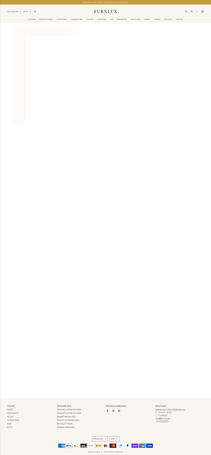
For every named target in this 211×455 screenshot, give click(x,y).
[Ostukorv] (202, 11)
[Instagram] (113, 411)
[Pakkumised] (197, 11)
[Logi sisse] (191, 11)
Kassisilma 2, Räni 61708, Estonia (170, 409)
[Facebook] (107, 411)
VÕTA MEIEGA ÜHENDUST (113, 452)
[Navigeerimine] (35, 11)
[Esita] (201, 387)
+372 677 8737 (162, 421)
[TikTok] (119, 411)
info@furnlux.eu (163, 418)
